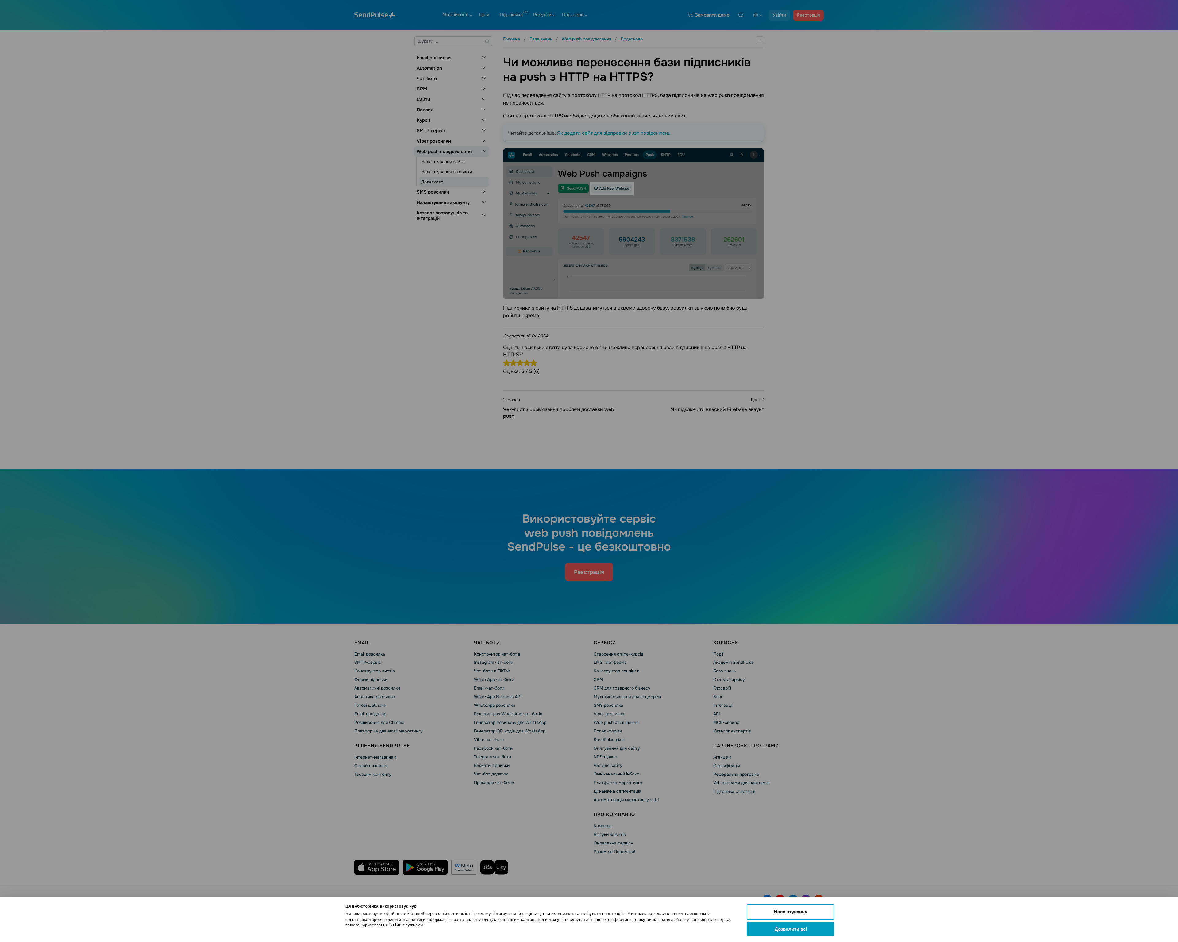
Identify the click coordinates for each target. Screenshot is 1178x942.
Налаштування (790, 911)
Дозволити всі (791, 929)
